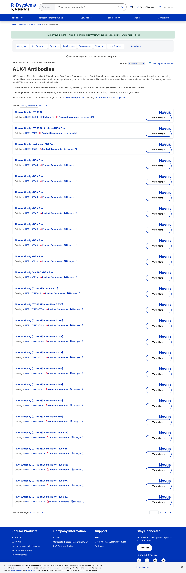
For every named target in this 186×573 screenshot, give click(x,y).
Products (15, 17)
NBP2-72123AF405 (34, 325)
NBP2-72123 (31, 133)
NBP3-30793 (31, 277)
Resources (112, 17)
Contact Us (163, 17)
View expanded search (162, 63)
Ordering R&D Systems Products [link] (110, 541)
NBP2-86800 (31, 181)
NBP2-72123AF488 (34, 341)
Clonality (99, 46)
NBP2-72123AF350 (34, 309)
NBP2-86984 (31, 197)
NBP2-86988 (31, 229)
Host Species (115, 46)
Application (68, 46)
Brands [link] (56, 537)
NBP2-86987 (31, 213)
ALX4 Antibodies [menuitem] (51, 25)
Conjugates (84, 46)
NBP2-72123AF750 (34, 421)
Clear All (43, 106)
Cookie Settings (142, 567)
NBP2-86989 (31, 245)
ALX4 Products (35, 25)
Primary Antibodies (28, 106)
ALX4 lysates (119, 97)
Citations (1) (48, 117)
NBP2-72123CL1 (33, 293)
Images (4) (88, 117)
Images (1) (71, 149)
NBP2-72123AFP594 (35, 485)
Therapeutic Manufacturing (50, 17)
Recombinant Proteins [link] (22, 550)
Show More (135, 46)
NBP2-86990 (31, 261)
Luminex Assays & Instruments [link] (26, 546)
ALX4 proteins (101, 97)
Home (13, 25)
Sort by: (124, 63)
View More (157, 117)
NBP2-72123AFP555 (35, 469)
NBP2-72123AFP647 (35, 501)
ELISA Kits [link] (16, 541)
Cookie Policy (32, 570)
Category (21, 46)
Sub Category (38, 46)
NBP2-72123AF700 (34, 405)
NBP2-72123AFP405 (35, 437)
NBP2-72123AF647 (34, 389)
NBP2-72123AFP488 (35, 453)
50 (43, 512)
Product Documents (68, 117)
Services (85, 17)
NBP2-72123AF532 (34, 357)
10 (34, 512)
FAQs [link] (97, 537)
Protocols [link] (99, 546)
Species (53, 46)
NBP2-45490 (31, 117)
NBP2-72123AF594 (34, 373)
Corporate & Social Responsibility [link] (69, 542)
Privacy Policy (16, 570)
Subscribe (144, 547)
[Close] (182, 567)
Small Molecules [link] (19, 554)
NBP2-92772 (31, 149)
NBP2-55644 (31, 165)
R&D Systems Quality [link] (63, 546)
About (137, 17)
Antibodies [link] (17, 537)
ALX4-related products (74, 97)
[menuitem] (13, 24)
